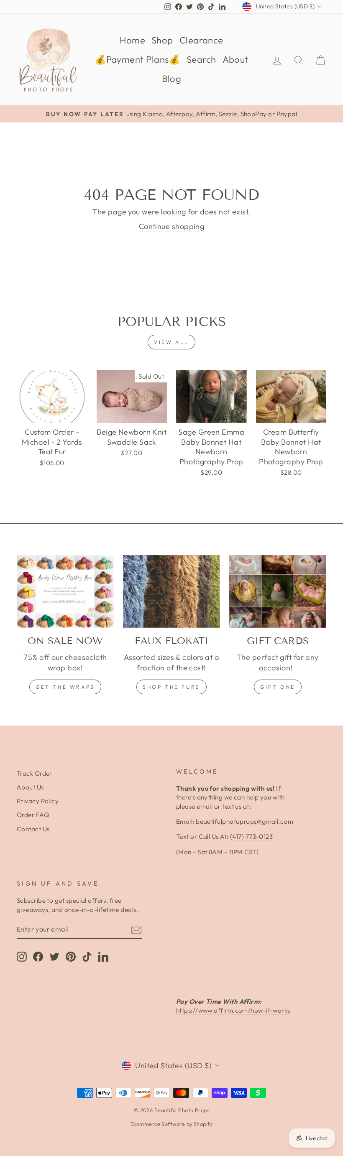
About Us (30, 787)
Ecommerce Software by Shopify (171, 1123)
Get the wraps (65, 687)
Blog (172, 78)
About (235, 59)
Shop (162, 40)
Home (132, 40)
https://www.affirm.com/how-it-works (233, 1010)
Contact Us (33, 829)
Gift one (277, 687)
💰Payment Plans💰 (137, 59)
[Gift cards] (277, 591)
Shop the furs (171, 687)
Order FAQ (33, 815)
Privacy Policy (38, 801)
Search (201, 59)
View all (171, 342)
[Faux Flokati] (171, 591)
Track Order (34, 773)
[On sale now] (65, 591)
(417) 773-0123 (251, 836)
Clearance (201, 40)
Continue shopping (172, 226)
